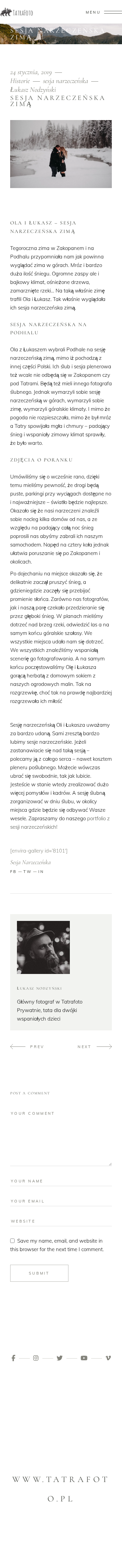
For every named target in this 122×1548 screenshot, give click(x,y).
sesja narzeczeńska (65, 81)
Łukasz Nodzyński (33, 90)
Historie (20, 81)
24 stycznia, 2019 (32, 72)
